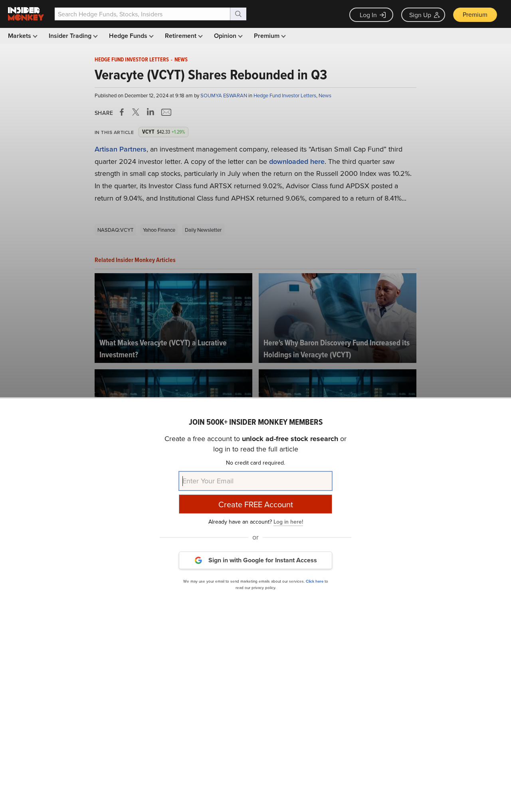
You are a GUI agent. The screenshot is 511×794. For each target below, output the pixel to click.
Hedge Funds (129, 35)
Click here (314, 581)
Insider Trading (71, 35)
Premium (475, 14)
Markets (20, 35)
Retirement (181, 35)
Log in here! (288, 521)
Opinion (226, 35)
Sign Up (420, 14)
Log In (368, 14)
